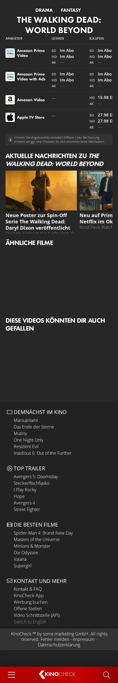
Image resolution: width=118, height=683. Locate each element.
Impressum (84, 639)
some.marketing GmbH (65, 634)
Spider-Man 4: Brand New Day (43, 533)
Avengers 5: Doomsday (36, 476)
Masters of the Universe (37, 539)
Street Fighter (27, 509)
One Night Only (28, 440)
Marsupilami (26, 420)
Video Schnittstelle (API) (37, 615)
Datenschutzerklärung (59, 645)
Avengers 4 (24, 503)
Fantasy (71, 10)
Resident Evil (26, 446)
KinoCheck (21, 634)
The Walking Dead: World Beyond (59, 25)
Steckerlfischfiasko (31, 483)
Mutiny (20, 433)
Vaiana (20, 559)
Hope (19, 496)
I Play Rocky (25, 489)
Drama (44, 10)
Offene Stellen (28, 608)
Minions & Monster (32, 546)
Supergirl (23, 565)
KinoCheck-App (29, 595)
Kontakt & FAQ (28, 589)
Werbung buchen (30, 602)
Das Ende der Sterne (34, 427)
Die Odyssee (26, 552)
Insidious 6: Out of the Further (43, 453)
